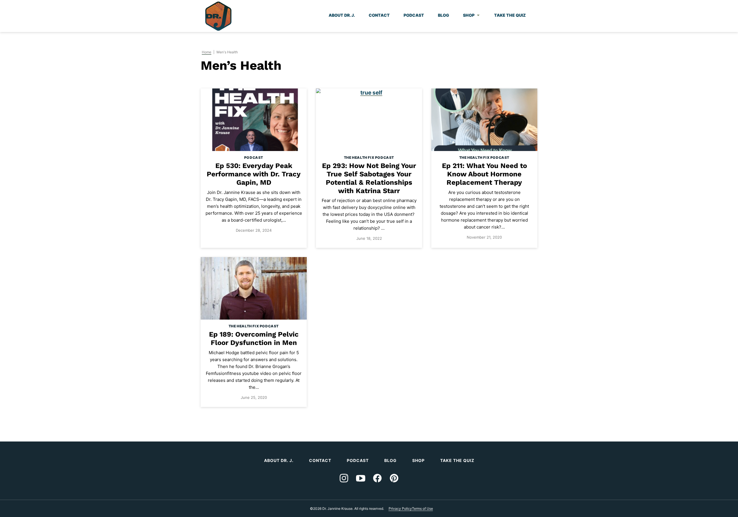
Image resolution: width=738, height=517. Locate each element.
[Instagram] (344, 478)
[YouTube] (360, 478)
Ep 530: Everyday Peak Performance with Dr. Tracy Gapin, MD (254, 174)
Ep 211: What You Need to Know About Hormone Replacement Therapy (484, 174)
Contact (379, 15)
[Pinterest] (394, 478)
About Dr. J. (342, 15)
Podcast (414, 15)
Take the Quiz (510, 15)
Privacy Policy (400, 508)
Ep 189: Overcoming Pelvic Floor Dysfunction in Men (254, 338)
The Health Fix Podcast (369, 157)
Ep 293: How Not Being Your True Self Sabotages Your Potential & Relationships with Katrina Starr (369, 178)
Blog (443, 15)
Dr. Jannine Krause (218, 16)
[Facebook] (377, 478)
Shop (469, 15)
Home (206, 52)
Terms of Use (422, 508)
